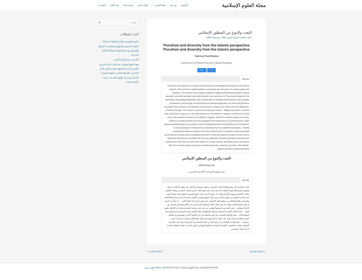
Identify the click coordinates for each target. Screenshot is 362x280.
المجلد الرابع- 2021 (230, 37)
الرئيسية (184, 5)
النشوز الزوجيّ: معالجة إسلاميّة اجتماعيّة (121, 41)
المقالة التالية (154, 251)
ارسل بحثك (128, 5)
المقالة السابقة (258, 251)
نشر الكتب (114, 5)
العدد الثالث (245, 37)
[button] (153, 5)
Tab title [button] (245, 79)
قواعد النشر (142, 5)
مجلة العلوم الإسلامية (244, 5)
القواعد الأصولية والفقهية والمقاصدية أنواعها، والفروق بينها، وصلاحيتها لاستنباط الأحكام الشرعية (118, 50)
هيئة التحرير (160, 5)
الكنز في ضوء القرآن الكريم (126, 59)
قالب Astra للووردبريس (155, 267)
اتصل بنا (101, 5)
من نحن (173, 5)
